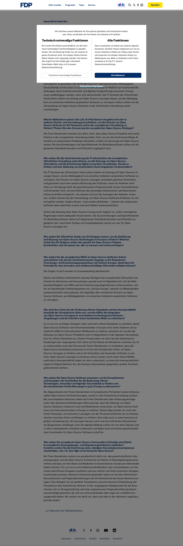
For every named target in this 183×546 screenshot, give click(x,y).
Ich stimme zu (118, 75)
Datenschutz (86, 86)
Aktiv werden (55, 5)
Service (91, 5)
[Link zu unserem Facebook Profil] (138, 5)
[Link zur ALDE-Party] (121, 5)
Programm (70, 5)
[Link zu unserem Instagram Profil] (141, 5)
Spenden (155, 5)
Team (81, 5)
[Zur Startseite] (26, 5)
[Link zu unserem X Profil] (134, 5)
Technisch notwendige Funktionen (65, 75)
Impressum (97, 86)
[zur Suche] (129, 5)
